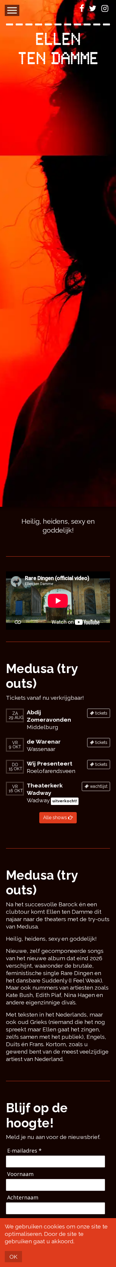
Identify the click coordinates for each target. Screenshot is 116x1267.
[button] (12, 10)
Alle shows (55, 817)
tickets (100, 713)
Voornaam (20, 1174)
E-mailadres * (24, 1150)
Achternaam (22, 1197)
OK (13, 1256)
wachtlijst (98, 786)
